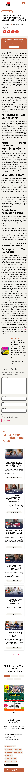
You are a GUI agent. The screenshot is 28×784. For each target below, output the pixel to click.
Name (3, 396)
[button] (23, 3)
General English (7, 11)
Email (3, 402)
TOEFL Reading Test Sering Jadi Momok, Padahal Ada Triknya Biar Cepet (14, 568)
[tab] (7, 676)
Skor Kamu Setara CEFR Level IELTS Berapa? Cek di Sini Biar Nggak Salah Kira (14, 533)
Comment (4, 377)
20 (18, 655)
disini (25, 329)
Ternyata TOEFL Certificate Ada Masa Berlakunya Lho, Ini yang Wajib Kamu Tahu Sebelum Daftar (14, 498)
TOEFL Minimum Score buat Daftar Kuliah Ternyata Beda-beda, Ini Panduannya (14, 601)
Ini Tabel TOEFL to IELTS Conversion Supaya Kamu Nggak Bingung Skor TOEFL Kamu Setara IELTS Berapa (14, 463)
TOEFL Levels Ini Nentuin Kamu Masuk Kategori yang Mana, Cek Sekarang (14, 635)
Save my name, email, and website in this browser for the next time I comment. (13, 416)
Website (3, 408)
